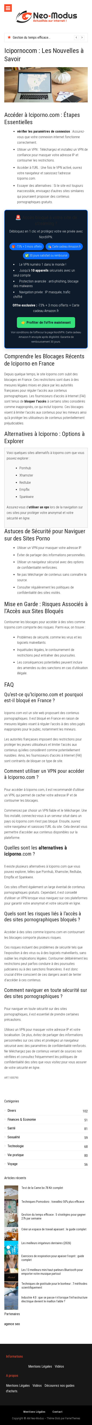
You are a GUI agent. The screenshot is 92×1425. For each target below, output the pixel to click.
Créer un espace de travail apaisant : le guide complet (53, 1229)
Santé (11, 1128)
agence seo (12, 1324)
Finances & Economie (21, 1119)
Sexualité (13, 1137)
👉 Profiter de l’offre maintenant (46, 322)
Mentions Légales (40, 1366)
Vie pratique (15, 1155)
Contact (57, 1411)
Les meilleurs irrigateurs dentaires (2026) (46, 1243)
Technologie (15, 1146)
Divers (11, 1111)
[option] (48, 37)
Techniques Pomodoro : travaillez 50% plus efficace (52, 1201)
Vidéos (59, 1366)
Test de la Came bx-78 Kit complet (42, 1188)
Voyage (12, 1164)
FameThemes (72, 1418)
